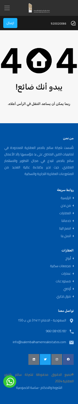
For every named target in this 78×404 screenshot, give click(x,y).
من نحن (66, 205)
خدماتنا (66, 220)
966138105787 (56, 331)
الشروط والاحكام (51, 387)
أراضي (67, 288)
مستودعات (63, 281)
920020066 (58, 23)
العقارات (65, 213)
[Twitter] (45, 359)
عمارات (66, 273)
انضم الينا (65, 228)
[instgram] (56, 359)
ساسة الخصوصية (27, 387)
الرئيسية (66, 198)
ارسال (10, 23)
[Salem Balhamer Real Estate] (39, 9)
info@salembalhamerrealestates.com (39, 342)
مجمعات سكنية (60, 266)
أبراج (68, 258)
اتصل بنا (66, 236)
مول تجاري (63, 296)
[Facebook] (68, 359)
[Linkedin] (33, 359)
